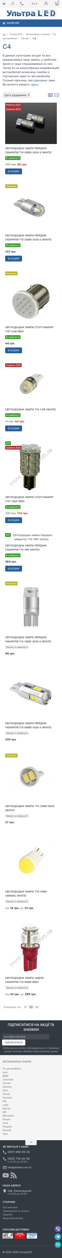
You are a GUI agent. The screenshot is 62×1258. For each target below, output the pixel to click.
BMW (5, 1075)
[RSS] (14, 1175)
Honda (6, 1093)
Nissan (6, 1119)
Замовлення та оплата (16, 1210)
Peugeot (7, 1126)
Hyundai (7, 1097)
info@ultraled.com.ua (19, 1167)
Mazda (6, 1108)
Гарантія (7, 1214)
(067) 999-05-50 (19, 1152)
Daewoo (7, 1086)
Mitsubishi (8, 1115)
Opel (5, 1122)
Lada (5, 1104)
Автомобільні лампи (37, 34)
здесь (35, 84)
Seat (5, 1133)
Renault (7, 1130)
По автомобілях (12, 1068)
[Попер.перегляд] (31, 123)
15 (25, 1007)
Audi (5, 1072)
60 (37, 1007)
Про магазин (10, 1207)
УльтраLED (15, 34)
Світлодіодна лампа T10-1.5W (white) (30, 409)
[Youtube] (6, 1175)
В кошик (13, 171)
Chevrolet (8, 1079)
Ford (5, 1090)
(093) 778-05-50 (19, 1158)
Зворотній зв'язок (13, 1218)
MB (4, 1112)
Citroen (25, 38)
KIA (4, 1101)
